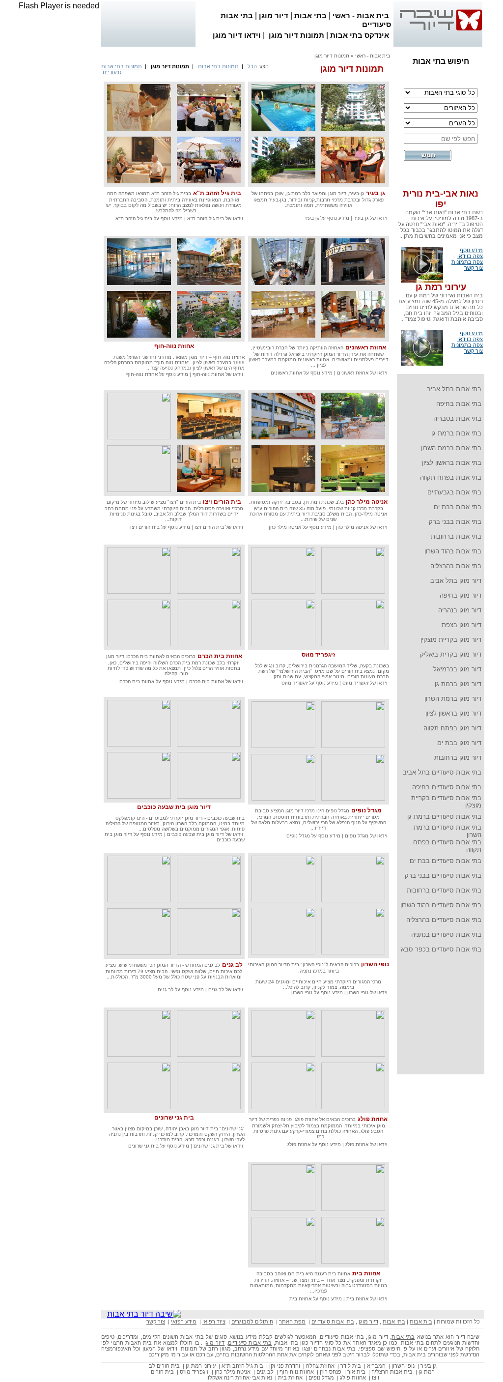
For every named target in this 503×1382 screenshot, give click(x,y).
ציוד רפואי (213, 1321)
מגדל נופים (366, 810)
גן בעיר (375, 193)
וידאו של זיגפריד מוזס (364, 683)
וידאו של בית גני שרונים (217, 1146)
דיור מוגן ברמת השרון (452, 698)
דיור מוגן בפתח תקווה (452, 728)
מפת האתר (292, 1321)
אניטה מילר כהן (367, 501)
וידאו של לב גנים (225, 989)
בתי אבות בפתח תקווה (450, 477)
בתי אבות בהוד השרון (452, 551)
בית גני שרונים (174, 1117)
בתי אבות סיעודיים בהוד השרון (440, 905)
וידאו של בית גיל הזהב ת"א (214, 218)
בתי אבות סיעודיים (332, 1321)
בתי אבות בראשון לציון (451, 462)
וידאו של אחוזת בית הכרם (215, 681)
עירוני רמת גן (441, 287)
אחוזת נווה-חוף (174, 346)
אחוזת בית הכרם (219, 656)
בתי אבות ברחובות (456, 536)
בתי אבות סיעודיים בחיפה (446, 787)
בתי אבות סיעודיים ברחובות (444, 890)
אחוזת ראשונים (365, 347)
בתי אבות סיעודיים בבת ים (445, 860)
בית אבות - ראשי (361, 15)
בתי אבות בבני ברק (455, 521)
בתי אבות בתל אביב (454, 389)
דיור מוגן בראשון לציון (453, 713)
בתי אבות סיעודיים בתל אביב (442, 772)
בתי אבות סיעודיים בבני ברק (443, 875)
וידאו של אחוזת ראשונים (361, 372)
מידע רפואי (183, 1321)
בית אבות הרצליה (392, 1372)
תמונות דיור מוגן (296, 35)
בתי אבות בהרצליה (455, 566)
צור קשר (473, 268)
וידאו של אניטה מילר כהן (361, 527)
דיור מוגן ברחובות (457, 757)
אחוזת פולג (373, 1119)
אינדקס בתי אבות (359, 35)
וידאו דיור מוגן (237, 35)
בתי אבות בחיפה (458, 403)
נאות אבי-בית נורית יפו (440, 199)
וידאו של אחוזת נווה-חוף (217, 374)
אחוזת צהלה (320, 1366)
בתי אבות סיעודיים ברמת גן (444, 816)
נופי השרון (375, 964)
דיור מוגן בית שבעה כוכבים (174, 807)
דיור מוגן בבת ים (459, 743)
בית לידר (350, 1366)
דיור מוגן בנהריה (459, 610)
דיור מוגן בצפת (461, 625)
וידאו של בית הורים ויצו (218, 527)
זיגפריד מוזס (318, 654)
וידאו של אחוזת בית (366, 1298)
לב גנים (232, 964)
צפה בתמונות (467, 262)
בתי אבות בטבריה (457, 418)
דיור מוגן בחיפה (460, 595)
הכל (252, 66)
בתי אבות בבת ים (457, 507)
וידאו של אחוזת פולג (366, 1144)
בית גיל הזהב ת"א (217, 193)
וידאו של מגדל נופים (365, 835)
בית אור (356, 1372)
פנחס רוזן (330, 1372)
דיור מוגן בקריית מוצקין (450, 639)
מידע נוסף (471, 250)
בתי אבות (310, 15)
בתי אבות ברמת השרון (451, 448)
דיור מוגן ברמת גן (458, 684)
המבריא (376, 1366)
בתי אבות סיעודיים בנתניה (446, 934)
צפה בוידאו (470, 256)
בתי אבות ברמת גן (456, 433)
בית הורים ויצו (222, 501)
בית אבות (421, 1321)
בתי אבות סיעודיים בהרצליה (443, 919)
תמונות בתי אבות (218, 66)
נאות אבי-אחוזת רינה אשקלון (239, 1378)
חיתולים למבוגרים (252, 1321)
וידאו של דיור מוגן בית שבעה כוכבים (204, 834)
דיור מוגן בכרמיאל (457, 669)
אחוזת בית (366, 1273)
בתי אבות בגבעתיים (454, 492)
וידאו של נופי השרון (367, 992)
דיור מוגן (273, 15)
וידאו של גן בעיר (370, 218)
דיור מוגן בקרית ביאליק (450, 654)
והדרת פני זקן (284, 1366)
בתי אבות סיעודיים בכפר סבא (441, 949)
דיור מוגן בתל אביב (455, 580)
